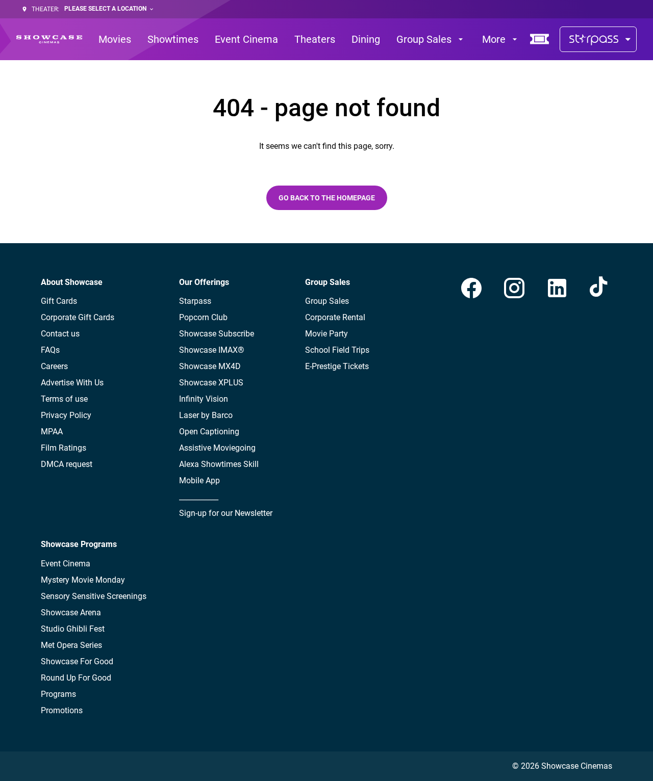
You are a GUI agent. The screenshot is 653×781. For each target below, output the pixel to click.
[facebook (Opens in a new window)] (471, 288)
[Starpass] (598, 39)
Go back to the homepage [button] (327, 198)
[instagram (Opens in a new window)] (514, 288)
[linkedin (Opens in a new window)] (557, 288)
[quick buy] (539, 39)
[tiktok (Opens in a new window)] (600, 288)
